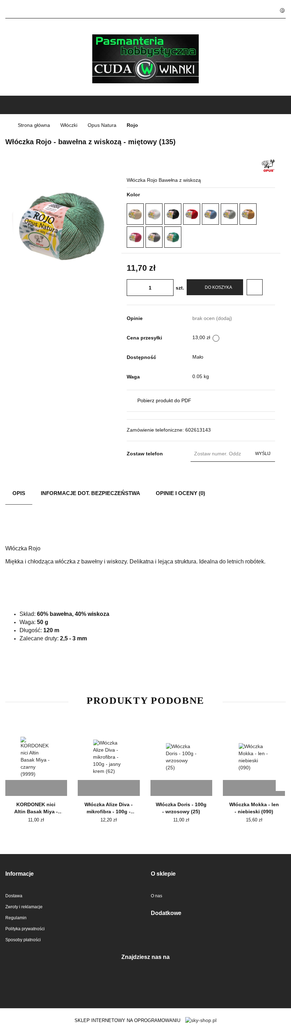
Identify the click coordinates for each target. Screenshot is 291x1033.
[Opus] (268, 165)
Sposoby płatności (23, 939)
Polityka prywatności (25, 928)
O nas (156, 895)
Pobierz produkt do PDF (164, 400)
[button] (72, 874)
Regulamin (16, 917)
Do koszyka (218, 287)
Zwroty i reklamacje (24, 906)
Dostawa (13, 895)
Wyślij (262, 453)
